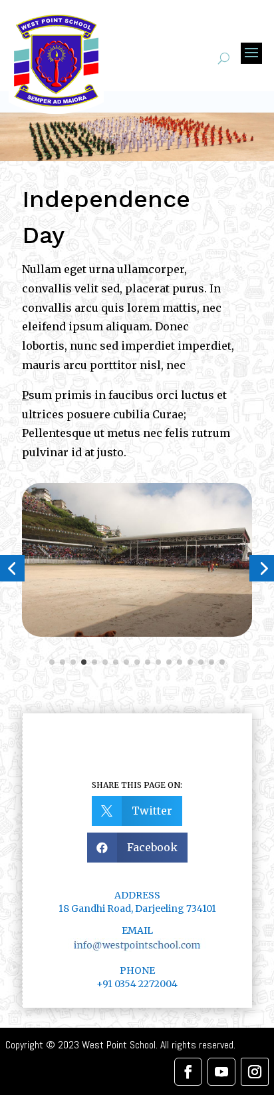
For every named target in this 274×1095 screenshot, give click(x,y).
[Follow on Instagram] (255, 1072)
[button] (52, 662)
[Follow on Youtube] (221, 1072)
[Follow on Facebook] (188, 1072)
